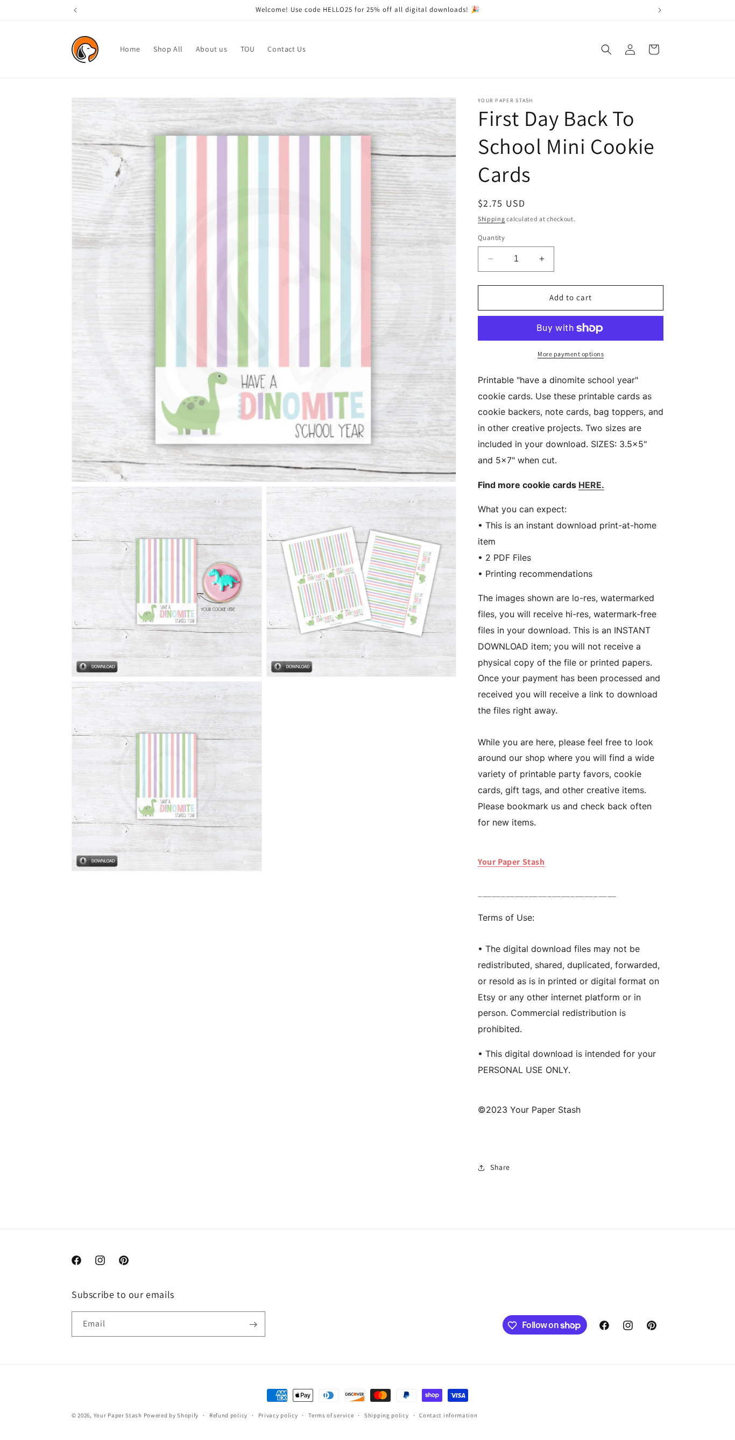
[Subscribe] (253, 1324)
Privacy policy (278, 1414)
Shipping (491, 219)
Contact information (448, 1414)
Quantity (491, 237)
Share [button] (500, 1167)
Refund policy (228, 1414)
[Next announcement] (660, 10)
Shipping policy (386, 1414)
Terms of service (331, 1414)
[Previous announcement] (75, 10)
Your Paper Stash (511, 861)
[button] (606, 49)
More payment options (571, 354)
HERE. (591, 484)
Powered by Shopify (171, 1415)
